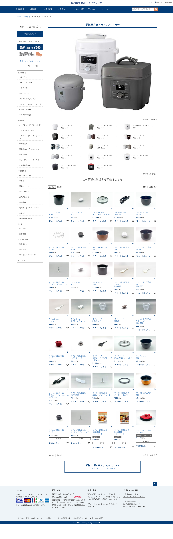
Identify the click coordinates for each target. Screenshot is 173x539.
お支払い (19, 490)
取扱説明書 (168, 2)
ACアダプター (23, 260)
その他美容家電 (25, 115)
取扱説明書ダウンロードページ (134, 506)
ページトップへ (155, 484)
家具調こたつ (24, 197)
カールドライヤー (25, 82)
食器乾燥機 (23, 154)
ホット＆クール (25, 175)
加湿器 (21, 181)
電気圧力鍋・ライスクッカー (30, 149)
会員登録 (159, 2)
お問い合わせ (91, 9)
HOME (19, 17)
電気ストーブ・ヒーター (28, 186)
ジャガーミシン (23, 239)
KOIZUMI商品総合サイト (132, 504)
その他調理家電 (25, 165)
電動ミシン (23, 244)
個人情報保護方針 (64, 518)
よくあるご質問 (78, 9)
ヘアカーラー (24, 93)
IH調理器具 (23, 144)
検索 (156, 9)
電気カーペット (25, 191)
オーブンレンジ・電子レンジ (30, 125)
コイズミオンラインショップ (134, 497)
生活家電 (22, 228)
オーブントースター (26, 130)
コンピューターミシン (27, 255)
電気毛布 (22, 202)
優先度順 (59, 187)
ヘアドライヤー (25, 77)
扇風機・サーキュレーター (29, 208)
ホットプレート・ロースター (30, 160)
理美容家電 (20, 9)
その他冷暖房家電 (25, 218)
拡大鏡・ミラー (25, 110)
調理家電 (33, 9)
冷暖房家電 (48, 9)
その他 (20, 224)
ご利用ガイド (63, 9)
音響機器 (22, 234)
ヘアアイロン (24, 88)
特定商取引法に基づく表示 (83, 518)
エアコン (22, 213)
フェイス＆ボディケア (27, 99)
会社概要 (99, 518)
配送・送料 (56, 490)
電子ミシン (23, 249)
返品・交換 (92, 490)
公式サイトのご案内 (131, 490)
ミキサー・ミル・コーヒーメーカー (30, 137)
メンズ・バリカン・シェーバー (30, 104)
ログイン (150, 2)
